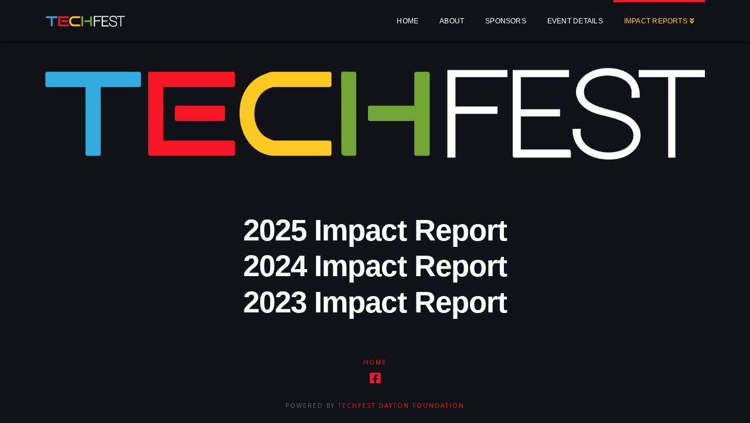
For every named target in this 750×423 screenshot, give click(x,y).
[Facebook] (375, 378)
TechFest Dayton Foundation (401, 405)
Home (375, 362)
